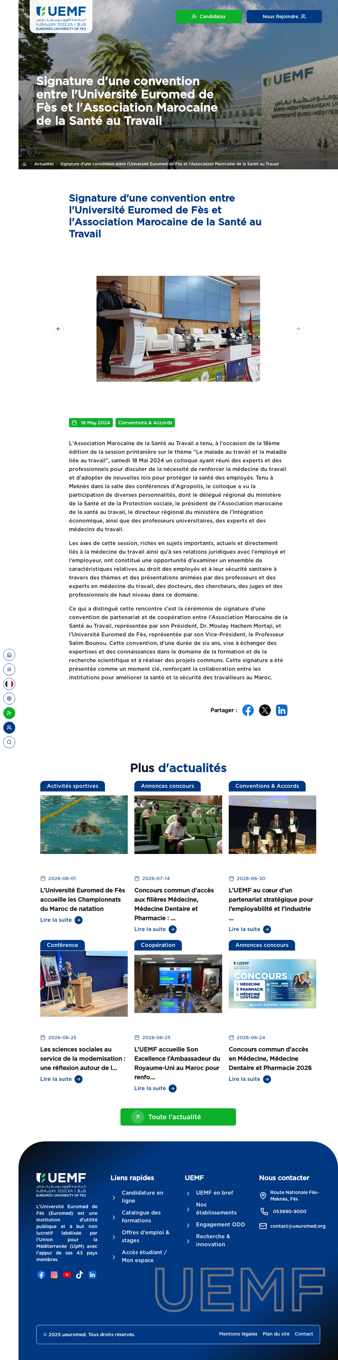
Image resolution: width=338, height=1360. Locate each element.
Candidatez (213, 16)
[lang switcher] (9, 669)
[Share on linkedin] (281, 710)
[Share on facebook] (248, 710)
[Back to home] (9, 655)
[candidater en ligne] (9, 713)
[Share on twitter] (265, 710)
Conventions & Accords (145, 422)
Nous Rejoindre (280, 16)
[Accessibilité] (9, 698)
